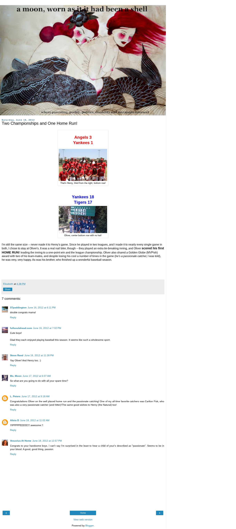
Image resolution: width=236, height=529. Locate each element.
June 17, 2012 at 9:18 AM (35, 396)
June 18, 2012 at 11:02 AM (34, 420)
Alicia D (14, 420)
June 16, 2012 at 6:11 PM (42, 307)
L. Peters (15, 396)
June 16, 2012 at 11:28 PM (39, 355)
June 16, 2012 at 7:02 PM (47, 328)
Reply (13, 317)
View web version (82, 519)
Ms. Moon (16, 376)
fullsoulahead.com (21, 328)
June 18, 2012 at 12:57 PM (47, 440)
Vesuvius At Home (20, 440)
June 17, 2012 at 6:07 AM (37, 376)
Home (83, 513)
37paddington (18, 307)
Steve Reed (16, 355)
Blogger (89, 525)
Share (8, 289)
